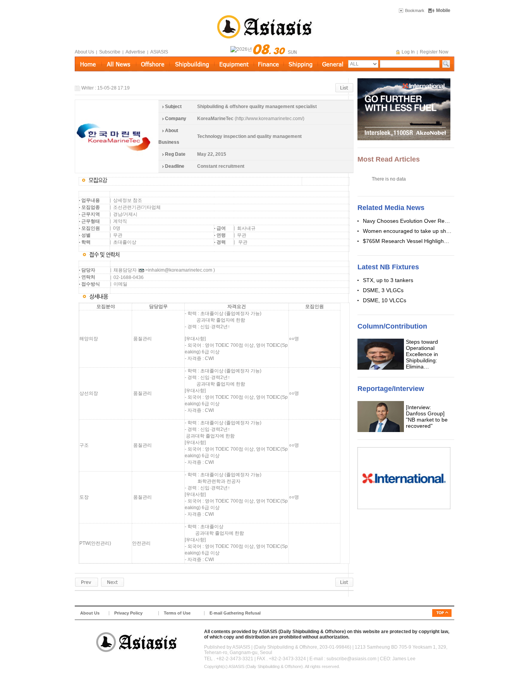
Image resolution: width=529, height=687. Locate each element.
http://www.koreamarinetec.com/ (269, 118)
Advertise (135, 52)
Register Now (434, 52)
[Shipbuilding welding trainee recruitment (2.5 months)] (86, 582)
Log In (408, 52)
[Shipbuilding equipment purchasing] (112, 582)
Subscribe (109, 52)
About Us (84, 52)
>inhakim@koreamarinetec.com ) (180, 270)
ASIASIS (159, 52)
